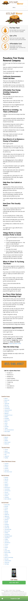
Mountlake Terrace (8, 415)
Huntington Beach (8, 536)
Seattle (5, 425)
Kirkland (6, 440)
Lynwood (6, 519)
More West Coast (8, 471)
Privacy (2, 590)
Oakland (6, 485)
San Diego (6, 564)
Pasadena (6, 524)
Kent (5, 454)
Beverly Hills (7, 504)
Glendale (6, 513)
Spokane (6, 468)
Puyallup (6, 457)
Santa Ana (6, 541)
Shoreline (6, 426)
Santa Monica (7, 542)
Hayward (6, 484)
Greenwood (7, 408)
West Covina (18, 343)
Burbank (6, 506)
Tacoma (6, 449)
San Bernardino (7, 560)
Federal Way (7, 452)
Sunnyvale (6, 497)
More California (7, 499)
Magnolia (6, 413)
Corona (6, 545)
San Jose (6, 492)
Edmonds (6, 405)
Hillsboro (6, 465)
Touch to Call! (15, 598)
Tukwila (6, 428)
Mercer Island (7, 442)
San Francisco (7, 490)
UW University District (9, 429)
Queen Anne (7, 420)
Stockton (6, 495)
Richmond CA (7, 487)
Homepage (18, 590)
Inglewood (6, 516)
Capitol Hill (6, 403)
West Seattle (7, 431)
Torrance (6, 544)
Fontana (6, 547)
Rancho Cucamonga (8, 557)
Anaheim (6, 532)
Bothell (5, 439)
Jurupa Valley (7, 550)
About (14, 590)
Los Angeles (7, 517)
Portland (6, 466)
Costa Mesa (7, 534)
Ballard (6, 398)
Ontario (6, 554)
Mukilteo (6, 416)
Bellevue (6, 437)
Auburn (6, 451)
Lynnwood (6, 411)
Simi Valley (6, 526)
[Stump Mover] (14, 3)
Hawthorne (6, 514)
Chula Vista (6, 562)
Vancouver (6, 470)
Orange (6, 539)
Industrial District (8, 410)
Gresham (6, 463)
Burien (5, 401)
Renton (5, 421)
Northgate (6, 418)
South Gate (6, 527)
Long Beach (6, 537)
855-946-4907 (14, 364)
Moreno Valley (7, 552)
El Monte (11, 343)
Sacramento (7, 489)
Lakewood (6, 456)
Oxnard (6, 522)
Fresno (5, 482)
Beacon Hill (6, 400)
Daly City (6, 479)
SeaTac (6, 423)
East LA (6, 509)
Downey (6, 508)
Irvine (5, 549)
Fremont (6, 480)
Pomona (6, 555)
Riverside (6, 559)
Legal (6, 590)
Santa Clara (6, 494)
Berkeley (6, 477)
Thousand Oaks (7, 529)
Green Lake (6, 406)
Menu (14, 7)
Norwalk (6, 521)
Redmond (6, 443)
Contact (10, 590)
